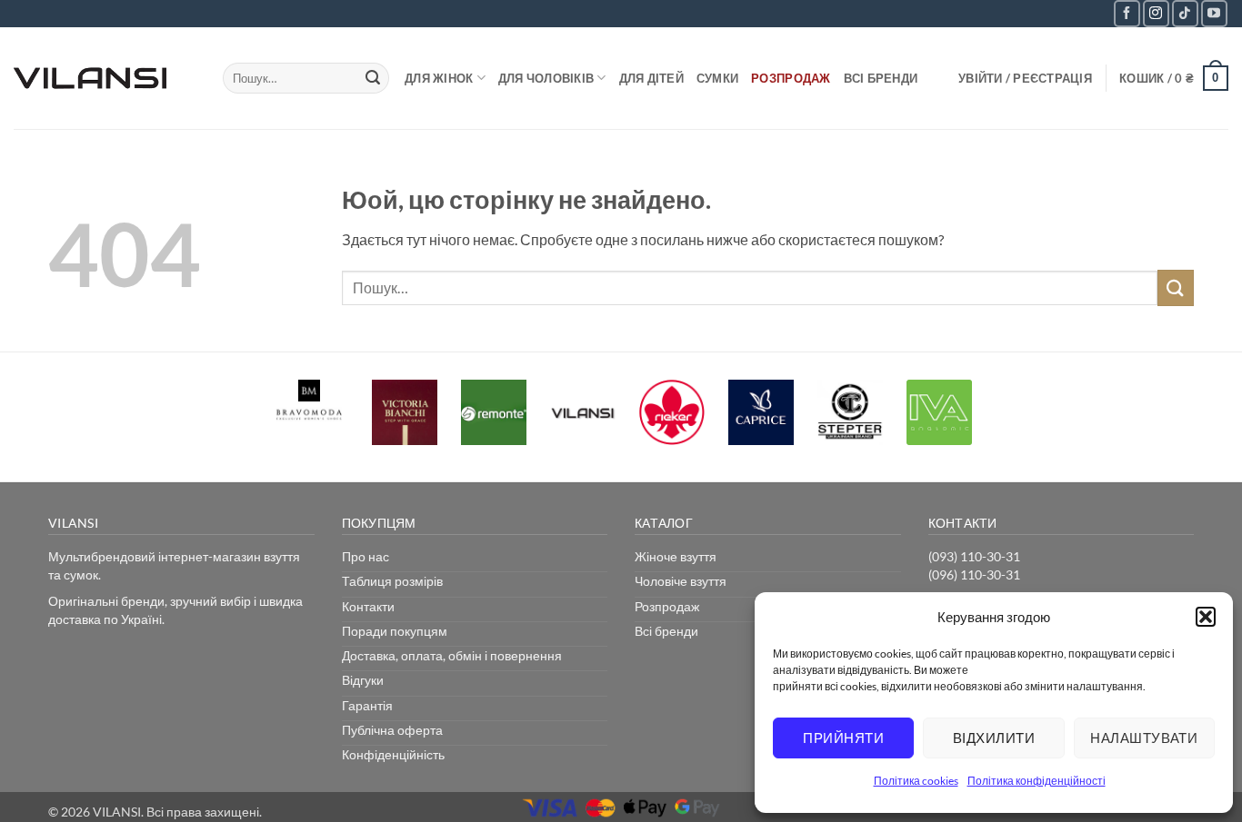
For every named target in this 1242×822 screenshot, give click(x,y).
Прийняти (843, 737)
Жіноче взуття (675, 556)
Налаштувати (1143, 737)
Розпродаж (790, 78)
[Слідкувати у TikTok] (1185, 13)
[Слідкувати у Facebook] (1127, 13)
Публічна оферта (392, 730)
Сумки (717, 78)
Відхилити (994, 737)
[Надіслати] (372, 78)
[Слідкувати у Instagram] (1156, 13)
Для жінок (439, 78)
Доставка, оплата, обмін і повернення (452, 655)
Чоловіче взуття (680, 581)
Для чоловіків (546, 78)
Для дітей (651, 78)
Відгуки (363, 680)
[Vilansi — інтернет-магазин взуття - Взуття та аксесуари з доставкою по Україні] (104, 78)
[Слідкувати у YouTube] (1214, 13)
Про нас (365, 556)
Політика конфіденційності (1036, 780)
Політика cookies (916, 780)
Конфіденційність (393, 754)
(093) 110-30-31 (974, 556)
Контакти (368, 606)
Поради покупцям (394, 631)
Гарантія (367, 705)
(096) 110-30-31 (974, 574)
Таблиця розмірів (392, 581)
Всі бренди (881, 78)
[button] (1206, 617)
